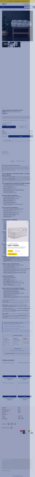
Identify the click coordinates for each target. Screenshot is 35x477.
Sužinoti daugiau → (12, 254)
